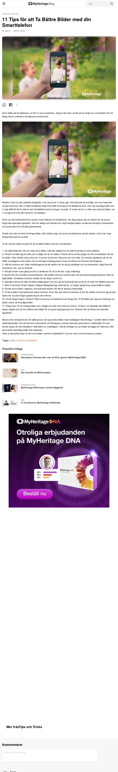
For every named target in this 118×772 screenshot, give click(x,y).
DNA (22, 370)
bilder (12, 340)
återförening (27, 354)
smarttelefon (31, 340)
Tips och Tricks (10, 14)
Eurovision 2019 (28, 385)
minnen (20, 340)
